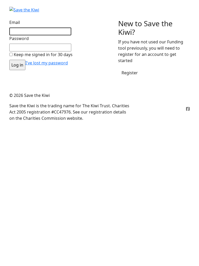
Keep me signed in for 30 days (43, 54)
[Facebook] (188, 109)
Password (19, 38)
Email (14, 22)
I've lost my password (46, 63)
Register (130, 73)
